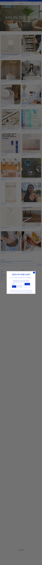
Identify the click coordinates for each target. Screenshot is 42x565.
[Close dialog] (34, 273)
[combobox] (14, 286)
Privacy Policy (28, 292)
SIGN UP (27, 284)
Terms (31, 292)
